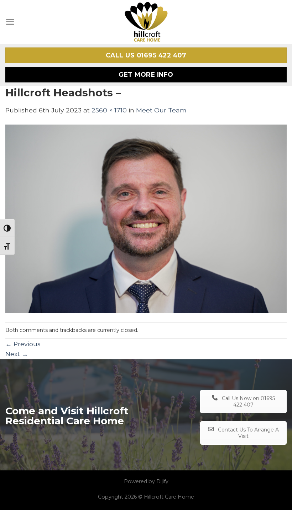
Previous (23, 344)
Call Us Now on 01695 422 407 (247, 401)
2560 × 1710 (109, 110)
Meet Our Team (161, 110)
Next (16, 354)
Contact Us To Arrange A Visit (248, 432)
